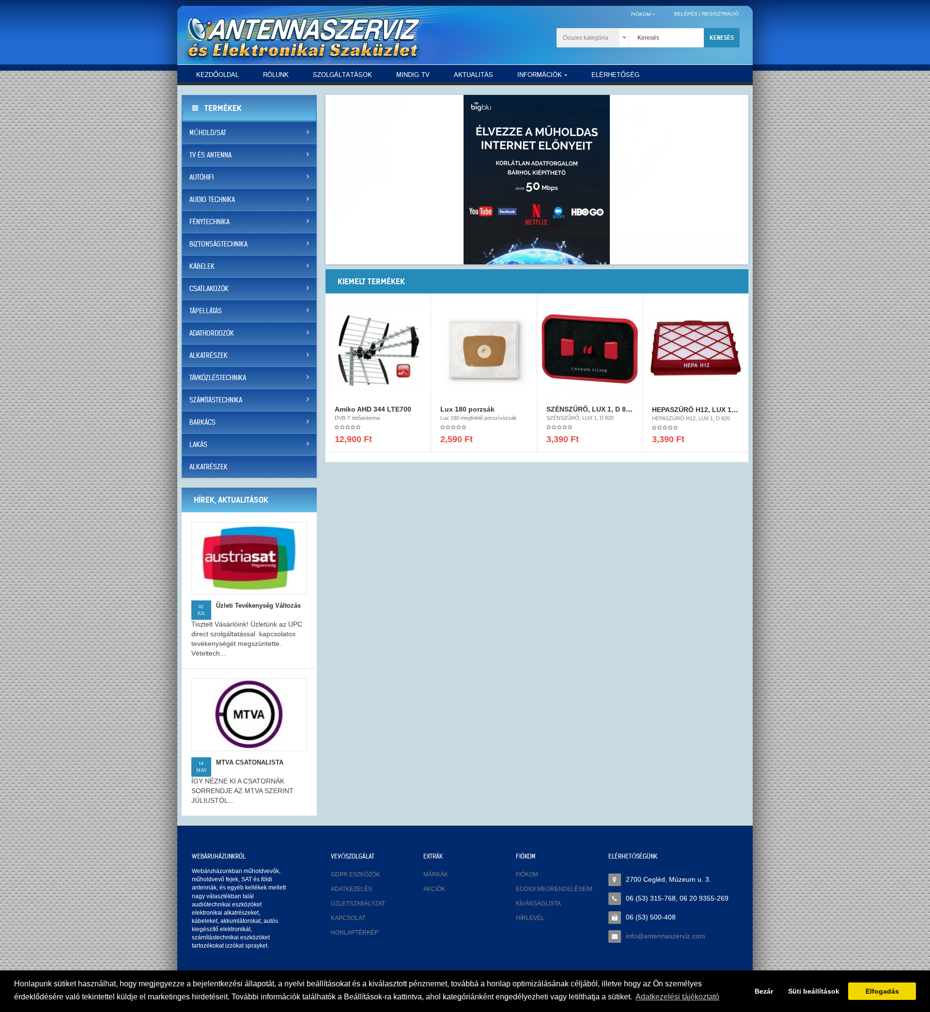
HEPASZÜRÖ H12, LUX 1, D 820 (703, 410)
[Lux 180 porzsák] (483, 348)
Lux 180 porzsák (467, 409)
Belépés (686, 13)
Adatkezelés (351, 889)
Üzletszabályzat (358, 903)
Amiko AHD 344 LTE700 (373, 409)
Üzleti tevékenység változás (258, 605)
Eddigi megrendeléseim (554, 889)
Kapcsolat (348, 918)
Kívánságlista (538, 903)
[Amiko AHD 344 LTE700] (378, 348)
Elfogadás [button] (882, 991)
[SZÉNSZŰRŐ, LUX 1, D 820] (590, 348)
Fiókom (527, 874)
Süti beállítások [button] (813, 991)
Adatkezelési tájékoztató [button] (677, 997)
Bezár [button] (764, 991)
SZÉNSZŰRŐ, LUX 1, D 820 (590, 409)
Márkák (435, 874)
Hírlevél (530, 918)
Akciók (434, 889)
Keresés (722, 37)
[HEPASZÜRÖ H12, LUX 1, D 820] (695, 348)
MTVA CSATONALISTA (249, 762)
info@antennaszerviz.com (665, 936)
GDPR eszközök (355, 874)
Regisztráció (720, 13)
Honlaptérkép (354, 932)
